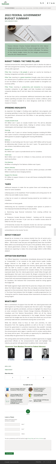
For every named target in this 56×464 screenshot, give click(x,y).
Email (23, 429)
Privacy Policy (31, 438)
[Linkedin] (52, 3)
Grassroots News (29, 8)
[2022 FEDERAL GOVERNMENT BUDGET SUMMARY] (28, 33)
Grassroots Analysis (18, 8)
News (24, 8)
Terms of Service (39, 438)
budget (10, 369)
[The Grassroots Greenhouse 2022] (55, 232)
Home (13, 8)
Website (23, 433)
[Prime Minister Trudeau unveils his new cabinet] (1, 232)
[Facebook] (50, 3)
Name (23, 424)
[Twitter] (48, 3)
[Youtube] (54, 3)
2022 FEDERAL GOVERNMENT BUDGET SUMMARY (23, 16)
